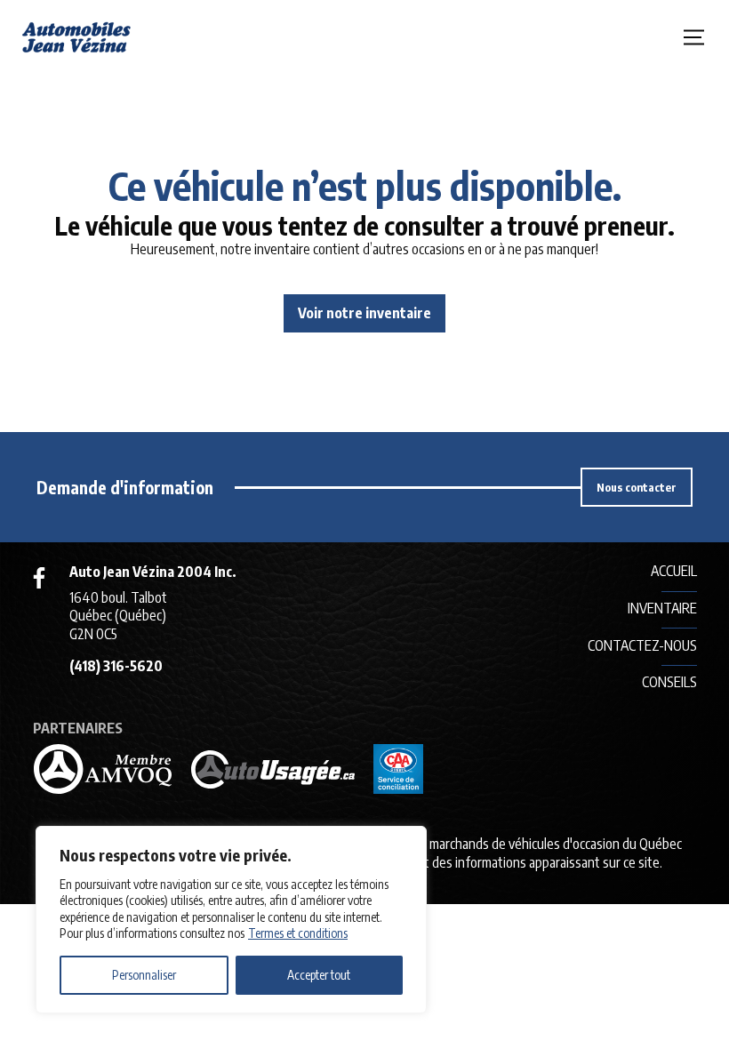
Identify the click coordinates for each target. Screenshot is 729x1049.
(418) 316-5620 (116, 666)
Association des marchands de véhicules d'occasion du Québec (511, 844)
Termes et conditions (298, 933)
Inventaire (662, 608)
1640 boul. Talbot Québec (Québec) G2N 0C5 (118, 616)
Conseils (669, 682)
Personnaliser (144, 974)
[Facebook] (39, 578)
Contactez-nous (642, 645)
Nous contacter (637, 487)
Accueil (674, 571)
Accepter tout (318, 974)
